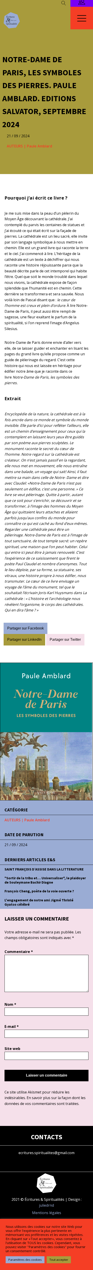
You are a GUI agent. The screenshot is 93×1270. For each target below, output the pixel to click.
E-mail (12, 1026)
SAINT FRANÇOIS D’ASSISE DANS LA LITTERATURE (44, 869)
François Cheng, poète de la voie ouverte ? (39, 891)
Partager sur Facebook (25, 628)
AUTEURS (15, 146)
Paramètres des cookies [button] (25, 1260)
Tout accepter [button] (58, 1260)
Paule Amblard (39, 146)
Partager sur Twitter (65, 639)
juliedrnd (46, 1205)
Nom (10, 1004)
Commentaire (19, 951)
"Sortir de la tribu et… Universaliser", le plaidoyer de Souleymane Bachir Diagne (45, 880)
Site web (12, 1048)
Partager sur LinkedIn (24, 639)
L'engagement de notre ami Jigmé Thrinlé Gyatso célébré (39, 902)
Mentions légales (46, 1212)
